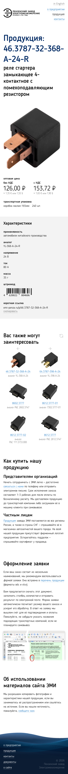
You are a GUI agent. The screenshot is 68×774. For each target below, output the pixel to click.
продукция (9, 751)
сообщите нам (26, 711)
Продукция (9, 520)
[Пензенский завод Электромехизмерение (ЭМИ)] (21, 13)
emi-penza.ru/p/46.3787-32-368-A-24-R (25, 307)
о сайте (7, 767)
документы (9, 762)
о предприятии (12, 745)
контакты (8, 756)
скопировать (10, 311)
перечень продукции (52, 580)
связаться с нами (13, 486)
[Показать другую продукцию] (61, 335)
